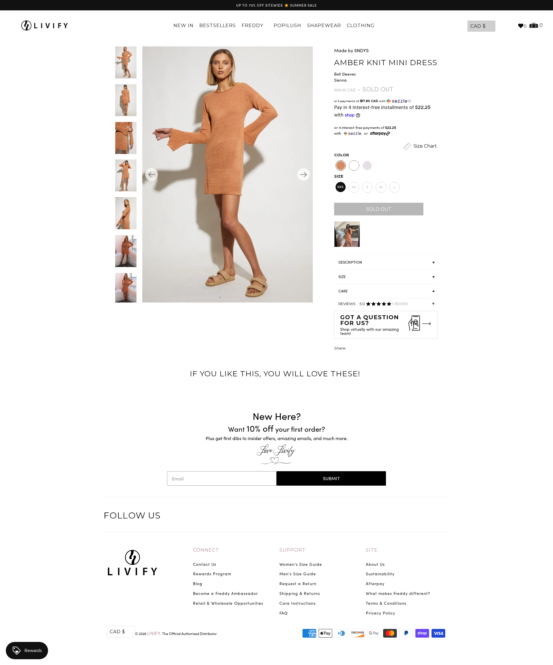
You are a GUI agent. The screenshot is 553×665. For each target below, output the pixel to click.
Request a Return (298, 583)
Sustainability (380, 573)
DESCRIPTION (350, 262)
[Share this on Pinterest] (372, 349)
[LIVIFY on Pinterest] (432, 516)
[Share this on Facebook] (362, 349)
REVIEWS (386, 305)
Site (372, 550)
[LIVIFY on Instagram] (444, 516)
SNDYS (361, 50)
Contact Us (204, 564)
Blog (197, 583)
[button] (386, 101)
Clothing (361, 25)
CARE (343, 291)
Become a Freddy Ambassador (225, 593)
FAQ (283, 613)
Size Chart (424, 146)
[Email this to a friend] (383, 349)
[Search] (510, 25)
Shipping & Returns (299, 593)
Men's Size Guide (297, 573)
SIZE (342, 276)
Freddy (253, 25)
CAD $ (478, 26)
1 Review (400, 303)
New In (183, 25)
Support (292, 550)
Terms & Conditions (386, 603)
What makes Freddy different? (398, 593)
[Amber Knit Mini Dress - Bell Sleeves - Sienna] (227, 174)
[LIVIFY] (44, 25)
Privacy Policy (380, 613)
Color (341, 155)
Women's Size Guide (300, 564)
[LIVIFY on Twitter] (408, 516)
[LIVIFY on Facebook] (420, 516)
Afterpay (375, 583)
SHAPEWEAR (324, 25)
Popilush (287, 25)
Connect (206, 550)
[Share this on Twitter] (351, 349)
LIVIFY (153, 633)
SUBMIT (331, 478)
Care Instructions (297, 603)
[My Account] (501, 25)
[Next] (303, 174)
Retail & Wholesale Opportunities (228, 603)
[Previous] (151, 174)
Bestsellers (217, 25)
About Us (375, 564)
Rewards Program (212, 573)
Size (338, 176)
